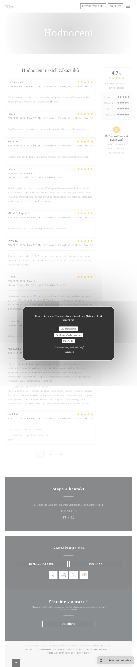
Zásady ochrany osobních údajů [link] (69, 347)
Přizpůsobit (68, 341)
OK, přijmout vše (68, 328)
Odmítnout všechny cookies (68, 335)
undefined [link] (69, 351)
